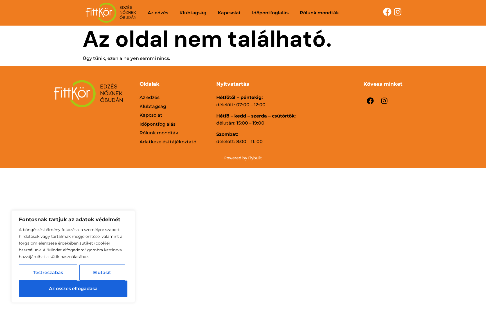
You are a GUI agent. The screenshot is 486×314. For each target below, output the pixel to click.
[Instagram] (384, 101)
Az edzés (158, 12)
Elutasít (102, 272)
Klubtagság (192, 12)
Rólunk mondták (319, 12)
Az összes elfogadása (73, 288)
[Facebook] (370, 101)
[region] (73, 256)
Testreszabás (48, 272)
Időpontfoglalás (270, 12)
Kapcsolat (229, 12)
